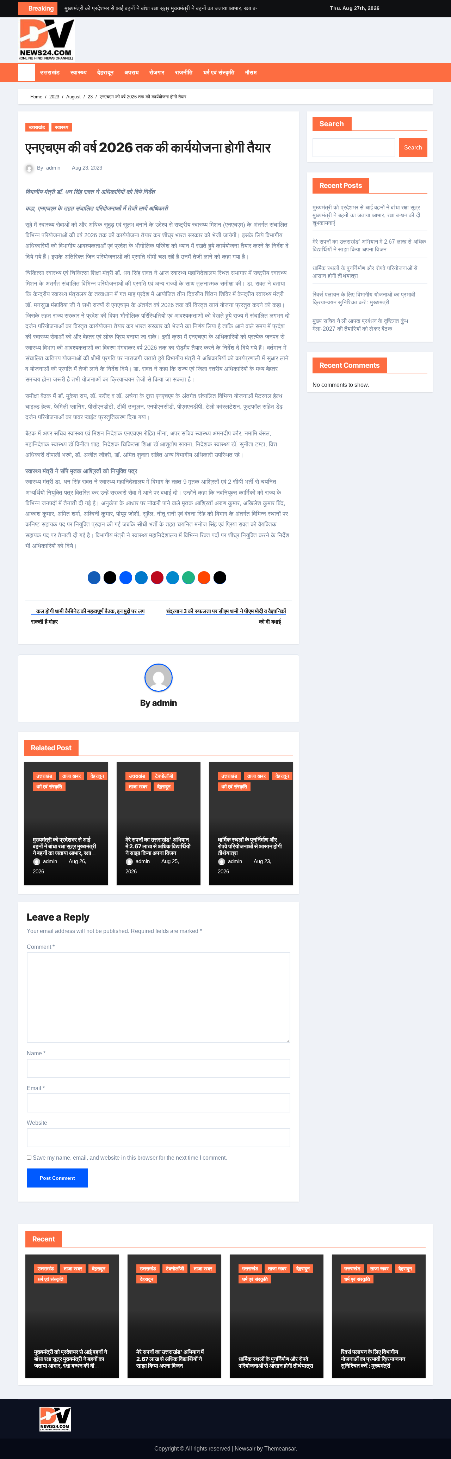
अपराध (131, 72)
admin (53, 168)
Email (36, 1088)
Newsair (245, 1449)
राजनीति (184, 72)
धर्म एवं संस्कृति (219, 72)
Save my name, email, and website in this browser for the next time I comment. (130, 1158)
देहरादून (105, 72)
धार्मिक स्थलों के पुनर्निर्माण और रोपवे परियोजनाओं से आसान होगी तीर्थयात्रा (250, 846)
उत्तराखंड (50, 72)
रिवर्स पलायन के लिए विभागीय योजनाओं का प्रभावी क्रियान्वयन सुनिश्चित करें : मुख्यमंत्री (373, 1358)
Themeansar (280, 1449)
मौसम (251, 72)
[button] (430, 72)
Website (37, 1123)
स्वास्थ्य (78, 72)
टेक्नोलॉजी (164, 776)
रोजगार (157, 72)
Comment (41, 947)
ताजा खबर (71, 776)
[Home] (26, 72)
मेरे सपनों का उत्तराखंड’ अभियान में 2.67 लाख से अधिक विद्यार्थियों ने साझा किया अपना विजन (158, 846)
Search (332, 124)
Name (36, 1053)
